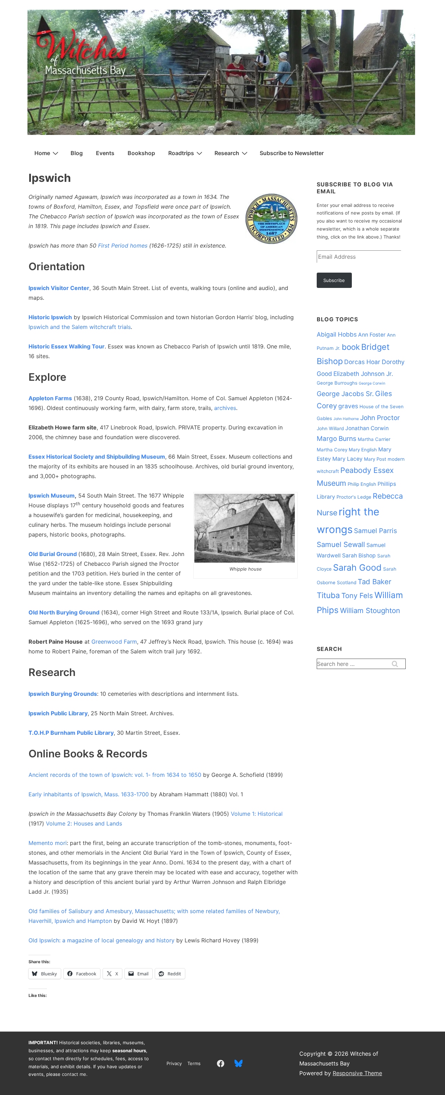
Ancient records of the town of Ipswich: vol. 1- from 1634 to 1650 (115, 774)
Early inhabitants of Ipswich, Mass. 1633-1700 (89, 794)
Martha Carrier (374, 439)
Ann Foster (372, 334)
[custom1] (239, 1063)
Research (227, 153)
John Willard (330, 428)
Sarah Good (357, 567)
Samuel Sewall (341, 544)
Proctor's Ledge (354, 497)
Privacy (174, 1063)
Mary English (363, 449)
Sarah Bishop (359, 555)
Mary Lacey (347, 459)
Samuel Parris (375, 531)
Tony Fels (357, 595)
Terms (194, 1063)
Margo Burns (336, 439)
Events (105, 153)
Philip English (362, 484)
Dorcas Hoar (362, 361)
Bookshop (141, 153)
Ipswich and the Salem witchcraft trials (80, 326)
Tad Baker (374, 581)
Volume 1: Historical (257, 813)
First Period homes (122, 245)
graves (348, 406)
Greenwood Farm (114, 641)
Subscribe (334, 280)
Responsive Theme (357, 1073)
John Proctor (380, 418)
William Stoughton (370, 610)
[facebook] (220, 1063)
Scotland (346, 582)
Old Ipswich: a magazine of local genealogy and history (102, 940)
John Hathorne (346, 419)
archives (225, 407)
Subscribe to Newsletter (292, 153)
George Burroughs (337, 383)
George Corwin (372, 383)
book (351, 347)
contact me (74, 1074)
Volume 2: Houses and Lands (84, 823)
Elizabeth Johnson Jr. (363, 373)
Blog (77, 153)
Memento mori (48, 842)
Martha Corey (332, 449)
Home (42, 153)
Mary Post (375, 459)
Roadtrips (181, 153)
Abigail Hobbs (337, 334)
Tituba (328, 595)
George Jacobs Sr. (345, 394)
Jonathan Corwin (367, 428)
